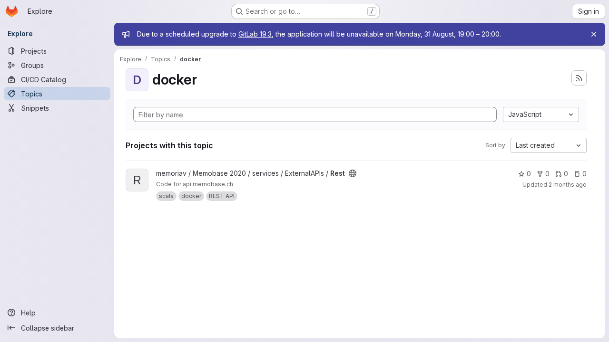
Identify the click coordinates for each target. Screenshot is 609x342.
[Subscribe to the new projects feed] (579, 78)
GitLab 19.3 (255, 34)
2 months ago (568, 184)
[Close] (593, 34)
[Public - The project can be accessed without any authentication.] (352, 173)
